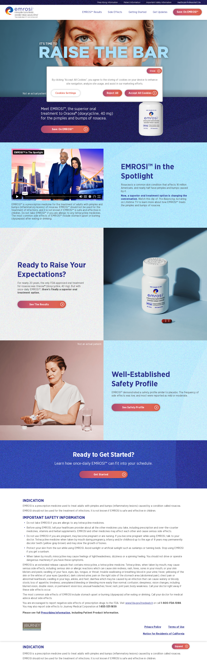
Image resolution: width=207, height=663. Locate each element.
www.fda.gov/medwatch (139, 602)
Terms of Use (176, 626)
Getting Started (137, 12)
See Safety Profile (133, 407)
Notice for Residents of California (163, 633)
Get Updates (160, 12)
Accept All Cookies (140, 93)
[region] (104, 84)
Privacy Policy (152, 626)
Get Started (101, 474)
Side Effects (115, 12)
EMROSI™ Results (92, 12)
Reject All (112, 93)
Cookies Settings (65, 93)
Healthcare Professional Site (189, 2)
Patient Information (132, 2)
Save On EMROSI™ (187, 11)
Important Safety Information (158, 2)
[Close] (154, 71)
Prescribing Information (107, 2)
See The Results (39, 304)
